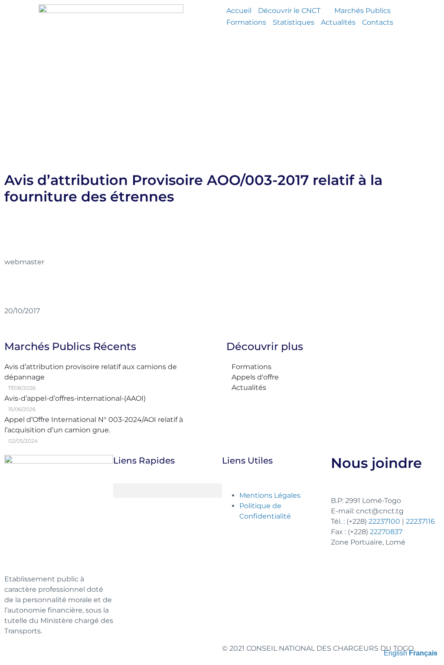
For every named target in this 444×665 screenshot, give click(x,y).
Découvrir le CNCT (289, 10)
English (395, 653)
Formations (246, 22)
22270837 (386, 532)
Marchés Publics (362, 10)
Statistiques (293, 22)
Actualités (338, 22)
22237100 (384, 521)
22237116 (420, 521)
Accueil (238, 10)
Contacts (377, 22)
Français (423, 653)
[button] (167, 490)
